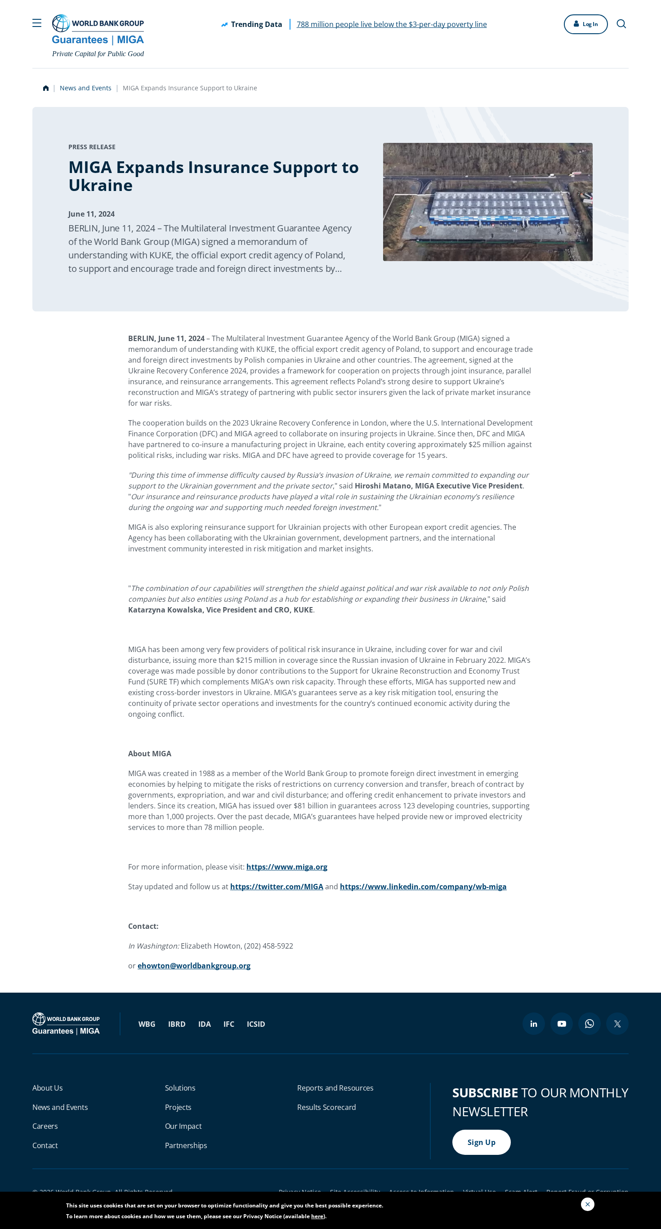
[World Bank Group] (67, 1023)
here (317, 1216)
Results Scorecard (326, 1107)
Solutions (180, 1088)
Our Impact (183, 1126)
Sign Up (482, 1142)
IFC (228, 1024)
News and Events (86, 88)
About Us (47, 1088)
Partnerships (186, 1145)
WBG (147, 1024)
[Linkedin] (534, 1023)
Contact (45, 1145)
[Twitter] (617, 1023)
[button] (36, 22)
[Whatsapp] (589, 1023)
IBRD (177, 1024)
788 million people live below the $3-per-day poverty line (392, 24)
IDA (204, 1024)
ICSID (256, 1024)
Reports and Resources (335, 1088)
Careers (45, 1126)
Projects (178, 1107)
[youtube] (561, 1023)
